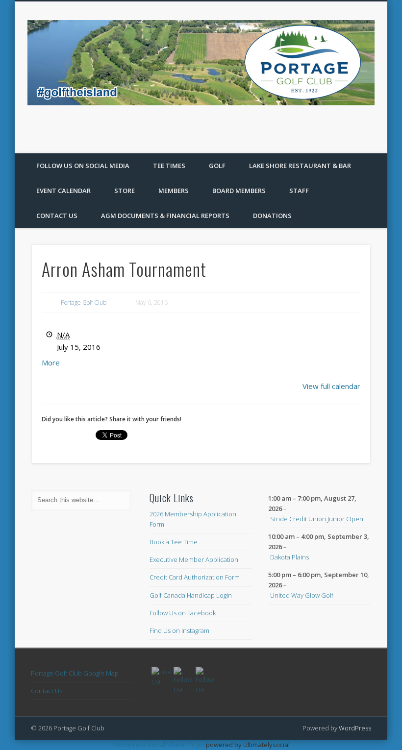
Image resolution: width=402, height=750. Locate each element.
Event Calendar (63, 190)
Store (124, 190)
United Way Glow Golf (301, 595)
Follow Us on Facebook (183, 612)
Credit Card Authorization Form (195, 577)
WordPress (355, 728)
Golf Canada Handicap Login (191, 595)
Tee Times (169, 165)
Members (173, 190)
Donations (272, 215)
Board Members (239, 190)
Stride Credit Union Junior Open (316, 518)
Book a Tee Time (174, 541)
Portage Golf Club (83, 302)
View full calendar (331, 386)
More (51, 362)
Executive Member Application (194, 559)
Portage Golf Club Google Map (75, 673)
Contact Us (56, 215)
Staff (299, 190)
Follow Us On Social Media (82, 165)
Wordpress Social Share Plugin (159, 744)
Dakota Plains (289, 557)
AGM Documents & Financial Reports (165, 215)
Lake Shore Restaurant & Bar (300, 165)
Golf (217, 165)
